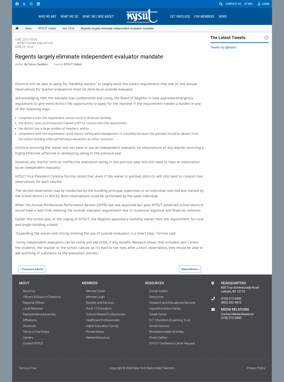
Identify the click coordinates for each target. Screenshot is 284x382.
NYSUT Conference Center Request (172, 343)
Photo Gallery (158, 337)
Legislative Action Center (165, 308)
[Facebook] (15, 3)
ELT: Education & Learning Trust (169, 320)
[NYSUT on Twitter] (22, 3)
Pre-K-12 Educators (99, 308)
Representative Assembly (39, 314)
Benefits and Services (100, 302)
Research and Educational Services (172, 302)
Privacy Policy (256, 368)
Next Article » (190, 269)
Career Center (158, 314)
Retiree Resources (98, 337)
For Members (204, 16)
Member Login (95, 297)
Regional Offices (33, 302)
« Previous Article (31, 269)
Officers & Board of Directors (42, 297)
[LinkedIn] (37, 3)
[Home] (17, 28)
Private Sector (95, 331)
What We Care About (98, 16)
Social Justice (158, 291)
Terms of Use (27, 368)
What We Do (69, 16)
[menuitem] (47, 16)
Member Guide (95, 291)
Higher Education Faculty (102, 326)
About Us (29, 291)
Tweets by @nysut (223, 47)
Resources (156, 297)
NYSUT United (47, 28)
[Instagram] (29, 3)
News (223, 16)
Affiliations (30, 320)
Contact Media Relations (237, 314)
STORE (248, 3)
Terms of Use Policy (36, 331)
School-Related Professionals (105, 314)
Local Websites (33, 308)
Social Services (159, 326)
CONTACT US (233, 3)
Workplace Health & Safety (166, 331)
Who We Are (47, 16)
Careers (28, 337)
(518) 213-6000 (231, 298)
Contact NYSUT (33, 343)
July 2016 (68, 28)
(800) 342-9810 (231, 302)
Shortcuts (29, 326)
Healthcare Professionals (103, 320)
